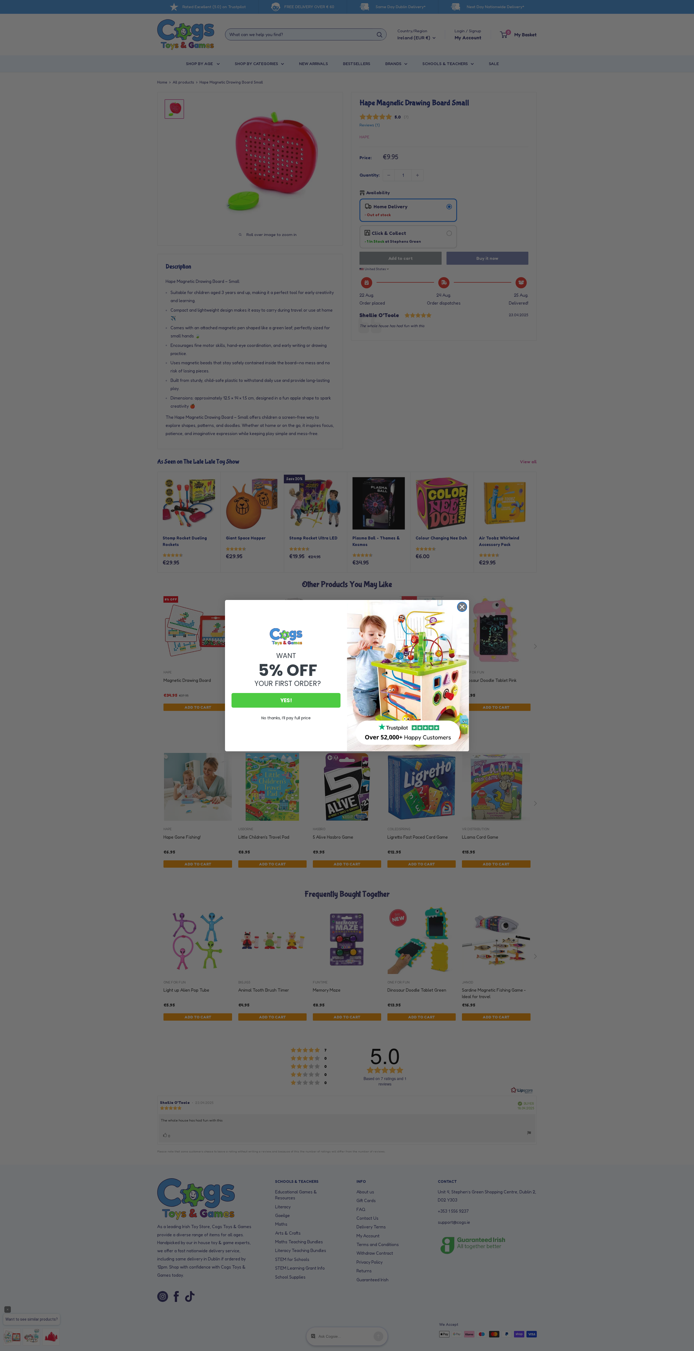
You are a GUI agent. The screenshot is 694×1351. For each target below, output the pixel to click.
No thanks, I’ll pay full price (286, 718)
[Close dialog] (462, 607)
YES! (286, 700)
